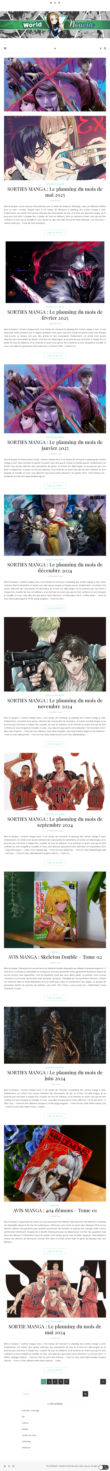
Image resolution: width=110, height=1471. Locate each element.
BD (23, 1416)
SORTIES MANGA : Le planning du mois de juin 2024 (55, 1075)
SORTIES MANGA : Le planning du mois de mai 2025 (55, 192)
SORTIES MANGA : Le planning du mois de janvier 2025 (55, 85)
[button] (104, 1467)
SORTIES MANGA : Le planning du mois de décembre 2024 (55, 567)
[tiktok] (51, 2)
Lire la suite (55, 232)
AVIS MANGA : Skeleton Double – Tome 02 (55, 956)
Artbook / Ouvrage (30, 1410)
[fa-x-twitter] (55, 2)
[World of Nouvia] (55, 24)
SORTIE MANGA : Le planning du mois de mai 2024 (55, 1329)
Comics (25, 1422)
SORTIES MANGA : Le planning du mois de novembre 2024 (55, 703)
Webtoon (26, 1447)
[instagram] (59, 2)
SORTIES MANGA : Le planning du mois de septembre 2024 (55, 822)
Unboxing (26, 1441)
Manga (55, 952)
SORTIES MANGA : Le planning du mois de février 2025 (55, 315)
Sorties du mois (55, 75)
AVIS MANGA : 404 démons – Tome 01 (55, 1210)
